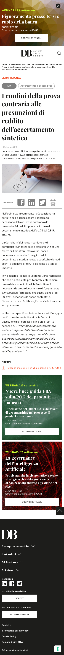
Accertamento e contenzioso (47, 64)
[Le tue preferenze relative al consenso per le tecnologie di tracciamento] (57, 648)
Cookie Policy (9, 636)
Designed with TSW (12, 642)
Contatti (6, 625)
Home (4, 64)
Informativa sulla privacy (15, 630)
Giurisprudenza (17, 64)
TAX (28, 64)
